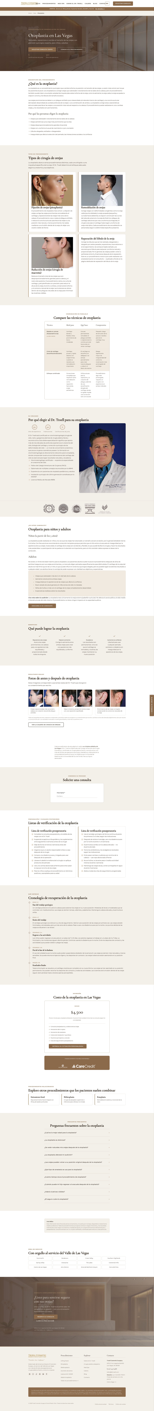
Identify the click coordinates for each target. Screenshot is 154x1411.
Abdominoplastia (66, 1377)
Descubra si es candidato (42, 606)
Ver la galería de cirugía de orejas (46, 725)
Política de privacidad (100, 1404)
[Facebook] (29, 1374)
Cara (34, 13)
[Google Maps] (46, 1374)
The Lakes (89, 1262)
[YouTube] (43, 1374)
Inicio (38, 3)
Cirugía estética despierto (92, 1364)
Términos (111, 1404)
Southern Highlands (114, 1258)
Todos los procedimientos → (69, 1380)
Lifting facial (65, 1361)
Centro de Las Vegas (40, 1267)
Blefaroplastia (65, 1367)
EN (107, 3)
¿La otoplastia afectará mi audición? (58, 1155)
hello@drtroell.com (113, 1372)
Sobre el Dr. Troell (74, 3)
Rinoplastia (64, 1364)
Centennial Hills (114, 1262)
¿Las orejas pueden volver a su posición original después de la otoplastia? (73, 1162)
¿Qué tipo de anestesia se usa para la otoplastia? (63, 1169)
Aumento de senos (66, 1371)
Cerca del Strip (113, 1267)
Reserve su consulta (45, 1317)
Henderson (64, 1258)
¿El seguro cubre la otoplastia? (56, 1199)
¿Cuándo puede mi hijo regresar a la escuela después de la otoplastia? (71, 1184)
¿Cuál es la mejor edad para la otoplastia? (60, 1133)
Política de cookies (121, 1404)
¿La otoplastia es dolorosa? (54, 1140)
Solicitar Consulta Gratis (42, 49)
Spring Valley (40, 1262)
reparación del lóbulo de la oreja (107, 261)
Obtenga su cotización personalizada (67, 1046)
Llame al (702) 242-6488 (45, 1321)
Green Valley (89, 1258)
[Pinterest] (39, 1374)
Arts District (65, 1267)
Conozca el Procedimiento (71, 49)
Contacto (103, 3)
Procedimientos (49, 3)
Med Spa (61, 3)
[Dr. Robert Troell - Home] (29, 3)
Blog (95, 3)
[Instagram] (33, 1374)
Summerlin (40, 1258)
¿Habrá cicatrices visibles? (54, 1192)
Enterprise (65, 1262)
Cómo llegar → (111, 1382)
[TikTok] (36, 1374)
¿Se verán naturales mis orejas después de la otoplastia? (66, 1147)
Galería (88, 3)
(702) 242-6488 (112, 1369)
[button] (152, 705)
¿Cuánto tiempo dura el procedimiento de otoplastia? (65, 1177)
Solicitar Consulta (123, 3)
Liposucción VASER (67, 1374)
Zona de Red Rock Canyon (89, 1267)
